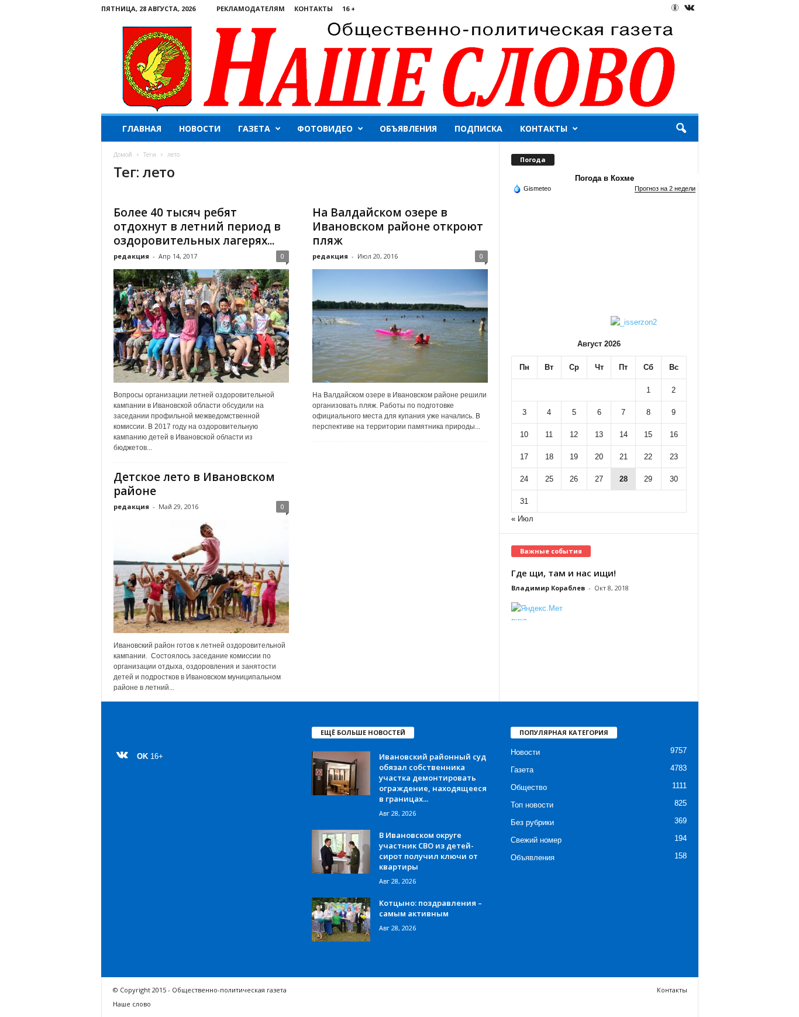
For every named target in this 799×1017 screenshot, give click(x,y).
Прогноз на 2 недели (665, 188)
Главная (141, 128)
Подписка (478, 128)
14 (623, 434)
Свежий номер (536, 840)
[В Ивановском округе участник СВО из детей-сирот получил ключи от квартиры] (341, 852)
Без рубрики (532, 822)
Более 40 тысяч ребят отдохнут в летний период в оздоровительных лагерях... (197, 226)
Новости (200, 128)
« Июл (522, 518)
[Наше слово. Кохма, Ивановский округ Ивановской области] (399, 65)
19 (574, 456)
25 (549, 479)
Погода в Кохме (604, 178)
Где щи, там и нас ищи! (563, 573)
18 (549, 456)
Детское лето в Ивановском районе (194, 484)
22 (648, 456)
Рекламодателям (250, 8)
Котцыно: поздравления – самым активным (430, 908)
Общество (529, 787)
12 (574, 434)
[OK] (675, 7)
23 (674, 456)
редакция (131, 256)
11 (549, 434)
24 (524, 479)
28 (623, 479)
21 (623, 456)
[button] (681, 129)
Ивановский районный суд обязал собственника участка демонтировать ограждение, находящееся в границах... (433, 777)
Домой (122, 154)
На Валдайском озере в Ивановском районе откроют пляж (397, 226)
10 (524, 434)
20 (599, 456)
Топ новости (532, 804)
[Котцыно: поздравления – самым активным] (341, 920)
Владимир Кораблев (548, 587)
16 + (348, 8)
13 (599, 434)
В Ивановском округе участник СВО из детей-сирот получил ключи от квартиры (428, 851)
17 (524, 456)
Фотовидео (325, 128)
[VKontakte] (690, 8)
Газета (254, 128)
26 (574, 479)
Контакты (313, 8)
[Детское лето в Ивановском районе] (201, 576)
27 (599, 479)
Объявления (408, 128)
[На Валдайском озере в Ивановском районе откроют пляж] (400, 326)
